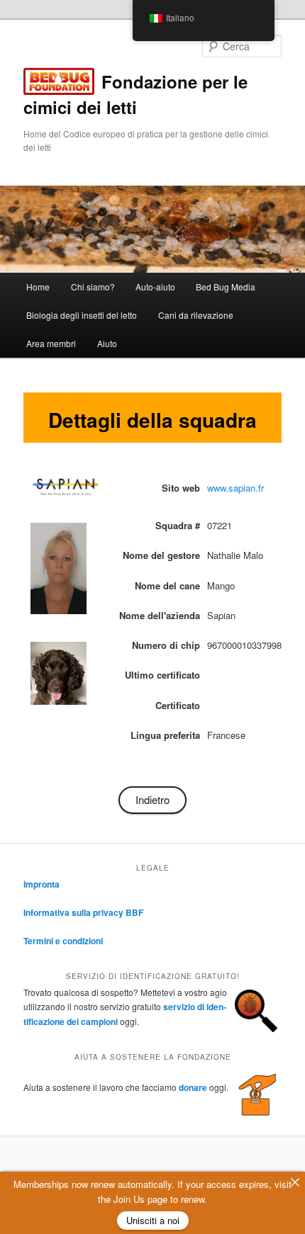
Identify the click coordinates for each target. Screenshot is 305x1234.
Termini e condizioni (63, 940)
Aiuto (107, 343)
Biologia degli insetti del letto (81, 315)
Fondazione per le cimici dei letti (135, 94)
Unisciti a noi (152, 1220)
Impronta (41, 884)
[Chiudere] (294, 1182)
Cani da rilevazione (195, 315)
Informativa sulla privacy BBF (83, 912)
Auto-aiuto (155, 287)
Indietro (152, 799)
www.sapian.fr (235, 487)
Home (38, 287)
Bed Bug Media (225, 287)
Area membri (51, 343)
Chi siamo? (93, 287)
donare (193, 1087)
